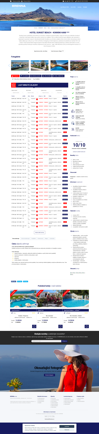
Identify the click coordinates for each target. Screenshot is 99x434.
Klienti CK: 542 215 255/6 (82, 1)
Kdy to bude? (28, 90)
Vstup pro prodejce (17, 1)
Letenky (79, 7)
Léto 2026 (73, 7)
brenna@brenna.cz (49, 419)
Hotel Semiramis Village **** (57, 51)
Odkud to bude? (14, 90)
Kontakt (85, 7)
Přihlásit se (64, 341)
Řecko (45, 27)
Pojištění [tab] (34, 238)
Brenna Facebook (49, 375)
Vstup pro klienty (26, 1)
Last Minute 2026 (64, 7)
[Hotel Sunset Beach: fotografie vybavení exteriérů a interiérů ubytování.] (20, 65)
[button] (17, 93)
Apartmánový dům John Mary (40, 51)
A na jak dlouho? (59, 90)
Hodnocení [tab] (40, 238)
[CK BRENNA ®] (19, 4)
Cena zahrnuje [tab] (15, 238)
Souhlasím (67, 426)
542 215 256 (49, 416)
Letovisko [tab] (52, 238)
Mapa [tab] (46, 238)
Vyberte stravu (43, 90)
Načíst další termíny (39, 232)
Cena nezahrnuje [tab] (25, 238)
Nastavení (67, 429)
